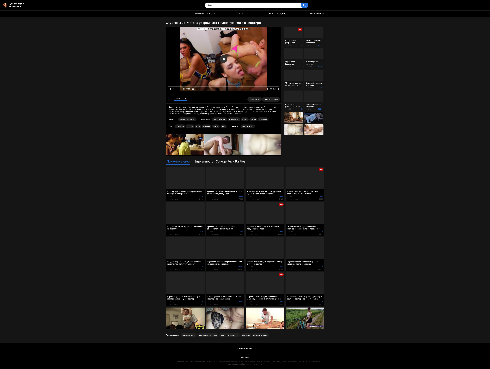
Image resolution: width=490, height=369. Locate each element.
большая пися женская (208, 335)
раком (215, 126)
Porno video (245, 357)
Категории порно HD (205, 14)
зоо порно (246, 335)
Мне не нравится (171, 99)
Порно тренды (316, 14)
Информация (254, 99)
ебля (198, 126)
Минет (244, 119)
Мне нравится (168, 99)
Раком (253, 119)
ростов (190, 126)
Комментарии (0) (271, 99)
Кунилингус (234, 119)
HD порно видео (169, 14)
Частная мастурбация (229, 335)
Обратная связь (245, 348)
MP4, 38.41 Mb (248, 126)
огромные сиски (188, 335)
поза (223, 126)
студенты (180, 126)
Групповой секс (219, 119)
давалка (206, 126)
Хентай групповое (260, 335)
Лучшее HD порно (277, 14)
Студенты (263, 119)
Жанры (242, 14)
